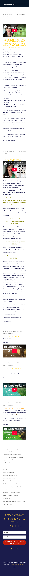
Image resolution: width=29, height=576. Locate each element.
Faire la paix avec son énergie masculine (14, 449)
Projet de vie (6, 498)
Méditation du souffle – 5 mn (13, 361)
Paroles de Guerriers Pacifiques (11, 492)
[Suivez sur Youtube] (17, 548)
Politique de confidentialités (17, 564)
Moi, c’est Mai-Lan (8, 452)
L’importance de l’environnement (12, 454)
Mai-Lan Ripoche (8, 14)
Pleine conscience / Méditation (11, 495)
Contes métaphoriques (9, 478)
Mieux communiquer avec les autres (12, 487)
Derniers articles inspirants (10, 481)
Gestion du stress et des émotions (12, 484)
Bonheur (5, 469)
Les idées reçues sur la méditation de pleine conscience (14, 149)
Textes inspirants (7, 504)
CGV (14, 567)
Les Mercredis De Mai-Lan (10, 463)
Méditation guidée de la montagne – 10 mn (11, 400)
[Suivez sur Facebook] (11, 548)
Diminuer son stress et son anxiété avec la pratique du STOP (14, 12)
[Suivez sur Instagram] (14, 548)
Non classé (6, 489)
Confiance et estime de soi (10, 475)
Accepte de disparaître (9, 446)
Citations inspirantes (8, 472)
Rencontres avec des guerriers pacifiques (14, 501)
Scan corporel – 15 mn (10, 329)
